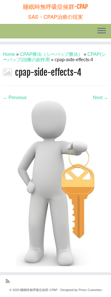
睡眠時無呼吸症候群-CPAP (55, 6)
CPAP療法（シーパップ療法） (51, 54)
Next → (100, 97)
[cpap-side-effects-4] (55, 183)
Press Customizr (90, 290)
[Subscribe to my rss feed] (9, 281)
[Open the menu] (101, 31)
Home (9, 54)
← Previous (14, 97)
